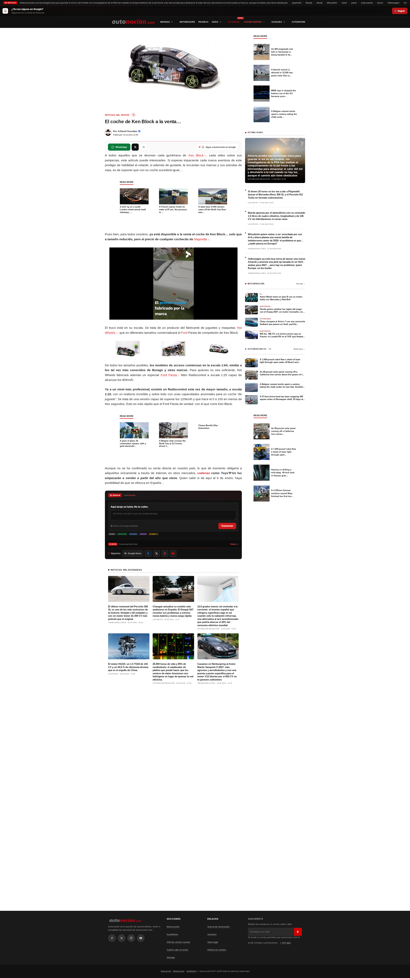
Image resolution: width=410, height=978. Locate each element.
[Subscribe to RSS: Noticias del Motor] (133, 114)
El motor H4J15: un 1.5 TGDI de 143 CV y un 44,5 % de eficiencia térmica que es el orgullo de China (128, 667)
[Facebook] (112, 938)
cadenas (203, 473)
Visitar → (234, 544)
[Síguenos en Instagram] (164, 553)
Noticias (165, 22)
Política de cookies (216, 949)
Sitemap (171, 957)
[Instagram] (131, 938)
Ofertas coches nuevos (178, 942)
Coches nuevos (253, 22)
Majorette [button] (200, 239)
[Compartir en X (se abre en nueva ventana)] (135, 147)
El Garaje (234, 22)
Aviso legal (212, 942)
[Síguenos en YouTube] (173, 553)
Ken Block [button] (196, 155)
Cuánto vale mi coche (177, 949)
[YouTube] (141, 938)
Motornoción (187, 22)
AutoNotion (298, 22)
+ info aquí (285, 942)
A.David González (127, 131)
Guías (215, 22)
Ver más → (300, 284)
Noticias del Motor (117, 115)
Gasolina (276, 22)
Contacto (212, 934)
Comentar (227, 525)
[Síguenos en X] (156, 553)
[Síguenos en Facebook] (148, 553)
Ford (184, 332)
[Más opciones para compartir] (143, 147)
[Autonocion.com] (133, 21)
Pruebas (203, 22)
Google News (134, 553)
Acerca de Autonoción (218, 926)
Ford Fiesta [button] (169, 375)
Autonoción (166, 971)
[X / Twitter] (121, 938)
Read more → (299, 349)
